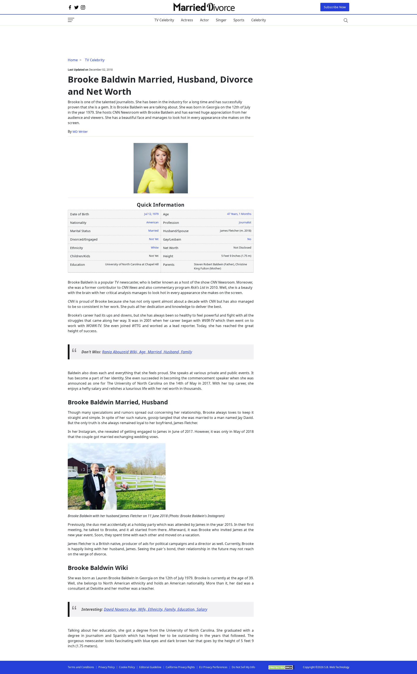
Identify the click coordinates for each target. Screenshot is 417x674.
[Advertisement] (102, 34)
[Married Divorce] (203, 7)
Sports (238, 20)
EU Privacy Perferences (213, 667)
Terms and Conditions (81, 667)
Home (73, 60)
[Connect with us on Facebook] (70, 7)
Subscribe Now (335, 7)
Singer (221, 20)
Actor (204, 20)
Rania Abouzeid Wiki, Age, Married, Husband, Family (147, 351)
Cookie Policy (127, 667)
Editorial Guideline (150, 667)
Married (153, 230)
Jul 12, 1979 (151, 214)
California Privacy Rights (180, 667)
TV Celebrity (164, 20)
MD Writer (80, 131)
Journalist (245, 222)
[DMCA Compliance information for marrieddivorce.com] (281, 667)
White (155, 247)
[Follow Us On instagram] (83, 7)
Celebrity (258, 20)
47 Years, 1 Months (239, 214)
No (249, 239)
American (152, 222)
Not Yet (154, 239)
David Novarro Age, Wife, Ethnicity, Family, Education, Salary (155, 609)
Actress (187, 20)
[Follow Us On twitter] (76, 7)
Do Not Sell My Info (243, 667)
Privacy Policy (106, 667)
